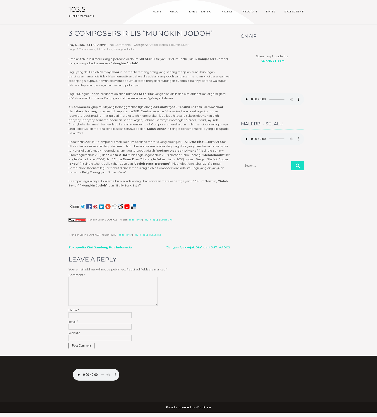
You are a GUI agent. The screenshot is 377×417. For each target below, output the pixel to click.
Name (74, 310)
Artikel (153, 44)
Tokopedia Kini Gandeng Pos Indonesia (100, 247)
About (175, 11)
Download (155, 235)
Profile (227, 11)
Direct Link (166, 220)
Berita (163, 44)
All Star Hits (104, 49)
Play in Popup (151, 220)
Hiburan (174, 44)
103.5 (77, 9)
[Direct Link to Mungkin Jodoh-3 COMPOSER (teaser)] (77, 220)
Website (74, 333)
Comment (77, 275)
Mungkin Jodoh (124, 49)
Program (249, 11)
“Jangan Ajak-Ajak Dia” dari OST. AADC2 (198, 247)
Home (157, 11)
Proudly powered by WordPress (188, 407)
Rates (270, 11)
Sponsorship (294, 11)
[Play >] (72, 228)
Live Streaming (200, 11)
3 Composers (85, 49)
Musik (185, 44)
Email (73, 321)
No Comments (120, 44)
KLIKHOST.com (272, 60)
